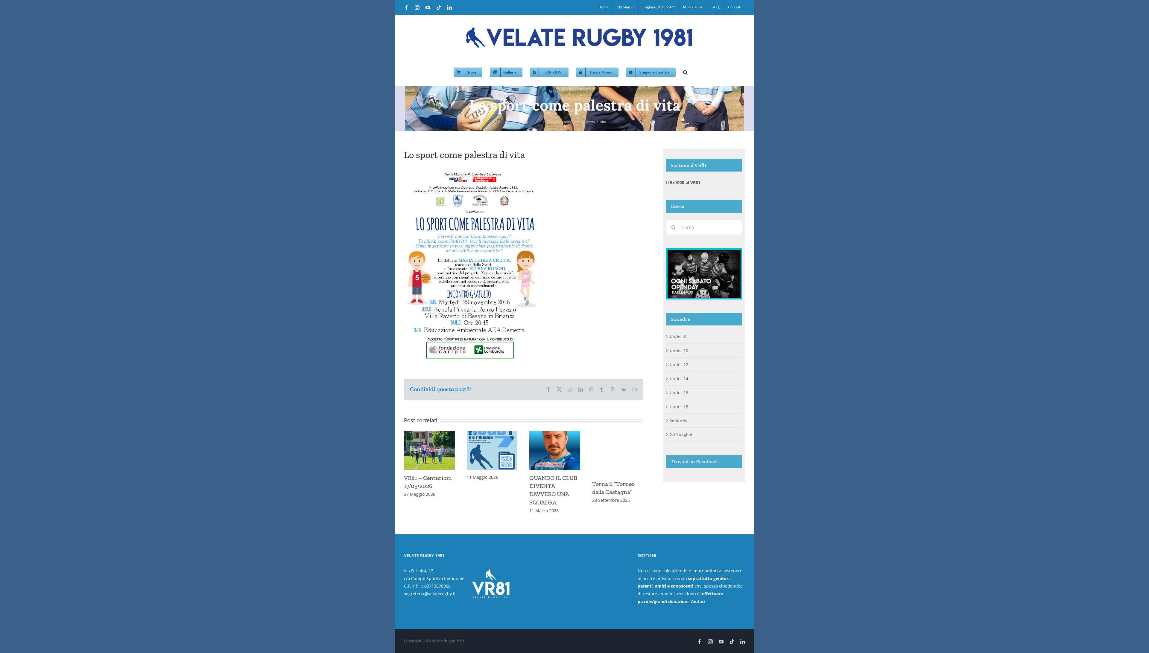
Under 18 (679, 406)
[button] (685, 72)
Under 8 (678, 336)
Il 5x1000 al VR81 (683, 182)
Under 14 (679, 378)
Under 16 (679, 392)
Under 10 (679, 350)
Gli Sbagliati (682, 434)
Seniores (678, 420)
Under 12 (679, 364)
